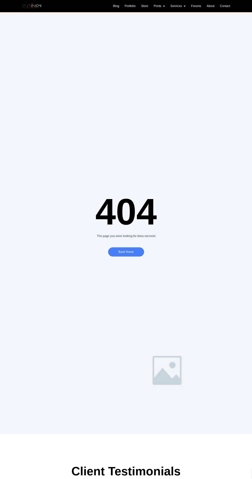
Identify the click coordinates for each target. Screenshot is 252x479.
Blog (116, 6)
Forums (196, 6)
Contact (225, 6)
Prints (157, 6)
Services (176, 6)
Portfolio (130, 6)
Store (144, 6)
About (210, 6)
